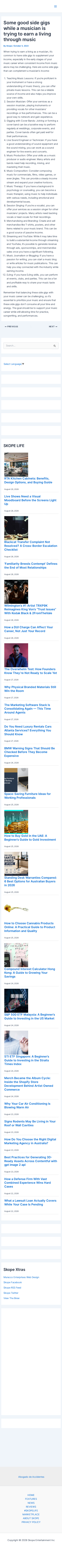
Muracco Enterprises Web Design (21, 1277)
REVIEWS (31, 1506)
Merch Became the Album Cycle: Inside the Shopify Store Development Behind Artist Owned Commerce (28, 1083)
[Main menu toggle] (55, 6)
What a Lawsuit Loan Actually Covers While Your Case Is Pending (30, 1202)
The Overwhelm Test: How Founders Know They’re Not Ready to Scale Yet (30, 671)
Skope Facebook (12, 1282)
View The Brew (11, 1298)
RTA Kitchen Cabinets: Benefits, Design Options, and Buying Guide (28, 480)
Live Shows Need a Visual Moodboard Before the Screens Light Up (30, 500)
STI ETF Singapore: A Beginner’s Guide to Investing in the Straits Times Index (26, 1060)
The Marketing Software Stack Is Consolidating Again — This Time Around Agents (27, 708)
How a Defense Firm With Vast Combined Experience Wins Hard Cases (27, 1182)
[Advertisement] (31, 1361)
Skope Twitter (10, 1292)
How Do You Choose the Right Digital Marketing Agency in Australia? (30, 1141)
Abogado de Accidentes (31, 1476)
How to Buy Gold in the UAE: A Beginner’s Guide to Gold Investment (30, 837)
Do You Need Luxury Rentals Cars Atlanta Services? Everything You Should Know (28, 730)
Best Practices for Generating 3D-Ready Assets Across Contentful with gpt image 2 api (30, 1160)
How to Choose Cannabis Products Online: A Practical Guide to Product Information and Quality (29, 926)
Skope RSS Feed (12, 1287)
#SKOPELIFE (31, 1510)
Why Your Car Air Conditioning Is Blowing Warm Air (27, 1105)
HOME (31, 1495)
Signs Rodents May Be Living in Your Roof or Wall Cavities (30, 1123)
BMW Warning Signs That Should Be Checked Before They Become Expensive (29, 751)
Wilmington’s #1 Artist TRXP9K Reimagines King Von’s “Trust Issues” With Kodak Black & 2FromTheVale (30, 609)
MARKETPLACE (31, 1514)
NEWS (31, 1502)
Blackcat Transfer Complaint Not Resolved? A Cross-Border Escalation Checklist (30, 545)
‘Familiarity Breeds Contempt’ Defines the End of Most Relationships (30, 565)
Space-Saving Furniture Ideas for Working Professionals (27, 795)
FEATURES (31, 1498)
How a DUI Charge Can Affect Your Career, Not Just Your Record (28, 629)
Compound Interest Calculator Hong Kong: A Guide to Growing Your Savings (29, 972)
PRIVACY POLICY (31, 1522)
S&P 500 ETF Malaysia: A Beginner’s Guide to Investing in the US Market (29, 1016)
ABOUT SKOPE (31, 1518)
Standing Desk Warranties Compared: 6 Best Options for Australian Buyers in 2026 (30, 881)
